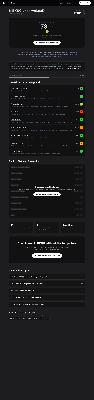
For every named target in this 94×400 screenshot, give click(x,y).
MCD (29, 318)
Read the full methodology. (72, 68)
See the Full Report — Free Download (47, 194)
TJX (41, 318)
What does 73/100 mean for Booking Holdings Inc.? (29, 277)
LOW (35, 318)
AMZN (12, 318)
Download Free (85, 3)
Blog (75, 3)
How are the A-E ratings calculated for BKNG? (27, 284)
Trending (61, 3)
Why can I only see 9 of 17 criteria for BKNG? (26, 297)
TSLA (18, 318)
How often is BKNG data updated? (23, 290)
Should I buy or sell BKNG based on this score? (27, 304)
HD (24, 318)
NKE (47, 318)
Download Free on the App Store (48, 42)
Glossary (69, 3)
